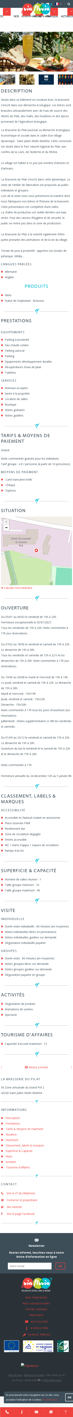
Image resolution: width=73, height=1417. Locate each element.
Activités (11, 1162)
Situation (11, 1134)
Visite (9, 1156)
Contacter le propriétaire (21, 1200)
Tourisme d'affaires (18, 1167)
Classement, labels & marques (25, 1145)
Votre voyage (38, 25)
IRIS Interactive (53, 1380)
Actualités (39, 1322)
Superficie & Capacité (19, 1151)
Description (13, 1118)
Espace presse (39, 1335)
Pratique (52, 16)
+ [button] (6, 521)
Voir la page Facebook (20, 1214)
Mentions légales (34, 1375)
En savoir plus (49, 1399)
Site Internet (14, 1207)
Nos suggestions (22, 25)
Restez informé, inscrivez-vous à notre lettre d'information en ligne (36, 1255)
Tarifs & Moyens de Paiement (24, 1129)
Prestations (13, 1123)
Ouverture (12, 1140)
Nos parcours (36, 1298)
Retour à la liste (38, 1067)
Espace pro (39, 1328)
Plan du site (15, 1375)
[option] (7, 79)
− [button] (6, 527)
